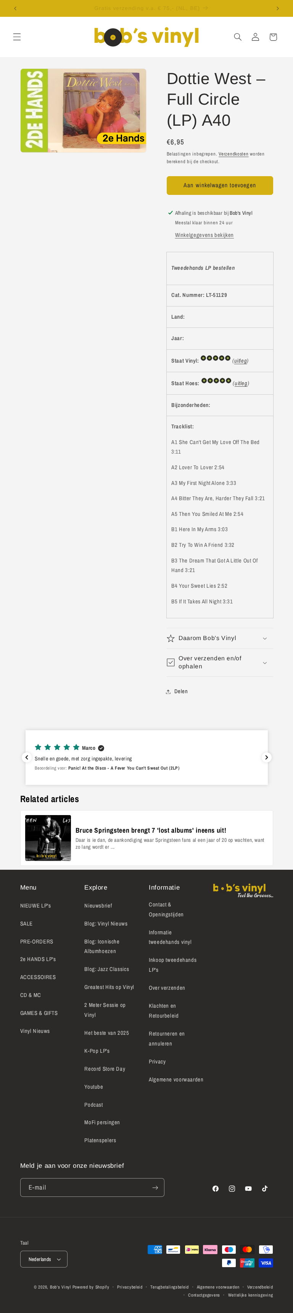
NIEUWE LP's (35, 905)
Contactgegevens (204, 1295)
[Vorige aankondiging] (15, 8)
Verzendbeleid (260, 1287)
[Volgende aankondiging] (277, 8)
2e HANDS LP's (38, 959)
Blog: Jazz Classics (106, 969)
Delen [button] (181, 691)
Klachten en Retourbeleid (164, 1011)
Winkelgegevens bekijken (204, 235)
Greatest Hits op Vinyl (109, 987)
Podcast (93, 1105)
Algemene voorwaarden (176, 1079)
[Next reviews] (267, 757)
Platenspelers (100, 1140)
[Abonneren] (155, 1187)
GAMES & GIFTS (39, 1013)
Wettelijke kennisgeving (250, 1295)
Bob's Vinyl (60, 1287)
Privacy (157, 1061)
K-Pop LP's (96, 1051)
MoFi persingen (102, 1122)
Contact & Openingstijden (166, 909)
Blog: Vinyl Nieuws (105, 923)
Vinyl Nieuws (35, 1031)
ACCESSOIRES (38, 977)
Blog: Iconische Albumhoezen (101, 946)
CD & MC (30, 995)
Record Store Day (104, 1069)
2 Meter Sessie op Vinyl (105, 1010)
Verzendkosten (234, 154)
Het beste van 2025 (106, 1033)
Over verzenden (167, 988)
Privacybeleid (130, 1287)
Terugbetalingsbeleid (169, 1287)
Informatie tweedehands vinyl (170, 937)
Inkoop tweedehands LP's (172, 965)
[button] (17, 37)
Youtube (93, 1087)
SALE (26, 923)
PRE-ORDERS (36, 941)
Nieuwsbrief (98, 905)
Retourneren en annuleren (167, 1038)
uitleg (240, 361)
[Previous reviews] (27, 757)
